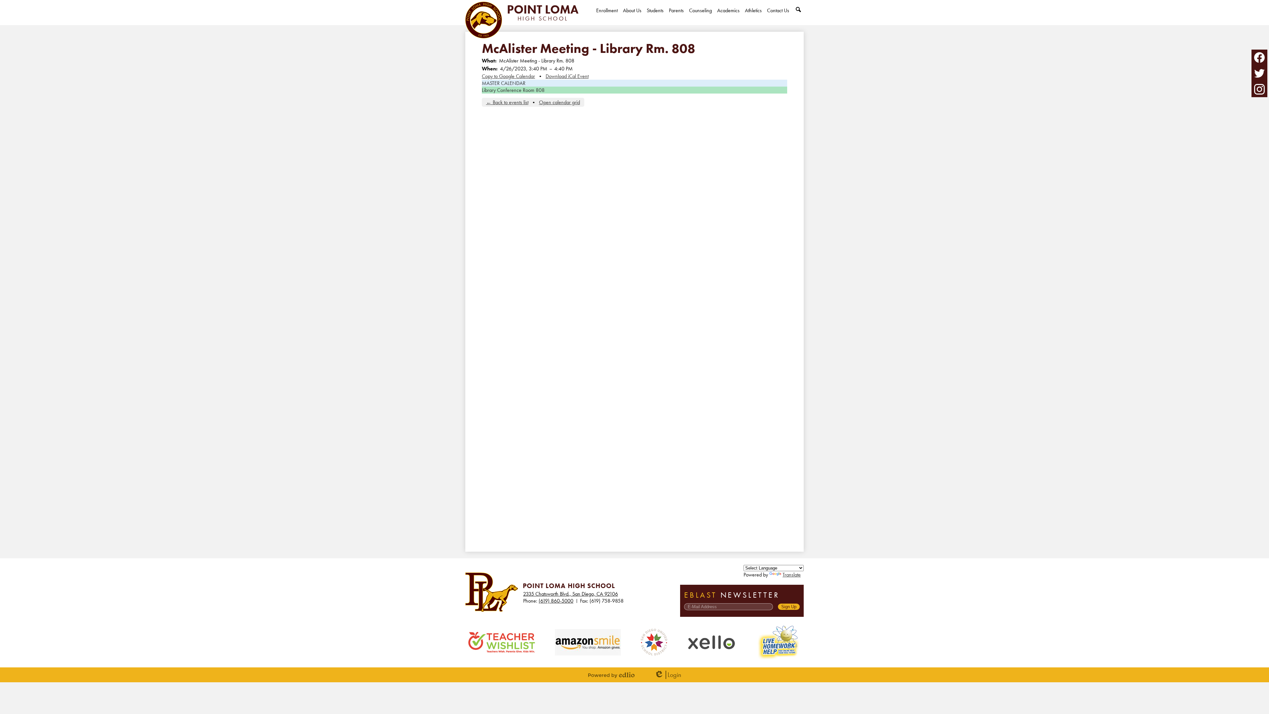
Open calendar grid (559, 102)
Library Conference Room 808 (513, 90)
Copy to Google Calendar (508, 76)
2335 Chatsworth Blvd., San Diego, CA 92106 (570, 593)
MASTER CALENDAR (503, 83)
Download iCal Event (567, 76)
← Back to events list (507, 102)
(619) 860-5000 (556, 600)
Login (667, 675)
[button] (632, 16)
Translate (792, 574)
